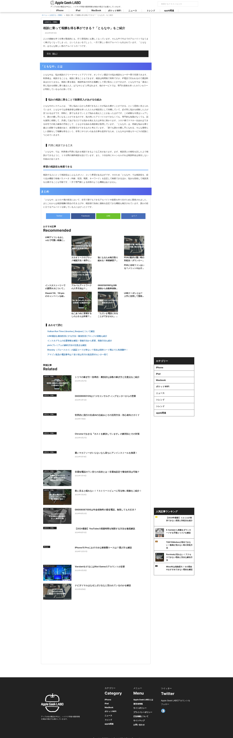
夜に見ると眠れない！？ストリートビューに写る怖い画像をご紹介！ (108, 490)
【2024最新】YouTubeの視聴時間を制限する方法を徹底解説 (105, 528)
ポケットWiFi (114, 10)
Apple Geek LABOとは (143, 699)
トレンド (151, 10)
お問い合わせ (139, 724)
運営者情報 (138, 704)
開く (55, 53)
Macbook (161, 380)
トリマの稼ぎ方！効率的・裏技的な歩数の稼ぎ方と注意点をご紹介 (107, 377)
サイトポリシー (140, 708)
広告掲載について (140, 716)
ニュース (132, 10)
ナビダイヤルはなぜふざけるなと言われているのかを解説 (103, 585)
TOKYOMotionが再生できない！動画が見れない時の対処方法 (179, 545)
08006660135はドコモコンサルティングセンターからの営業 (105, 396)
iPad (78, 10)
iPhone (60, 10)
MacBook (96, 10)
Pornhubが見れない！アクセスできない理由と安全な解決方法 (179, 557)
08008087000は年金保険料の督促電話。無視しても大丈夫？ (105, 509)
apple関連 (169, 10)
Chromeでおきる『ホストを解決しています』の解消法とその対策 (107, 433)
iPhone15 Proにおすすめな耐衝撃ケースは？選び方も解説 (103, 547)
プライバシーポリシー (142, 712)
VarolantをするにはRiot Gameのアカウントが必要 (100, 566)
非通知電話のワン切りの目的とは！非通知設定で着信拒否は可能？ (107, 471)
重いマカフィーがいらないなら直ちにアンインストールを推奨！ (106, 452)
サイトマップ (139, 720)
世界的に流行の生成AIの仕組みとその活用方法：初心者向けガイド (107, 415)
